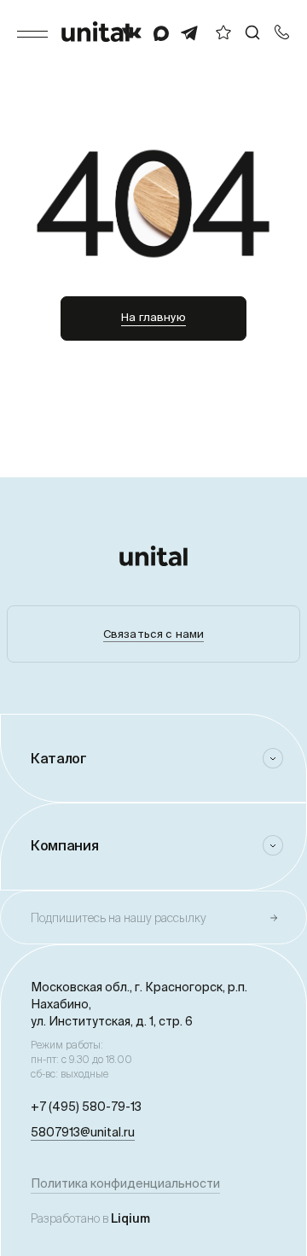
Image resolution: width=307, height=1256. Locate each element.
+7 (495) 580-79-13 (86, 1106)
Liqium (130, 1218)
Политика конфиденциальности (125, 1183)
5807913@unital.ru (83, 1132)
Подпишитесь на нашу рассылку (118, 918)
